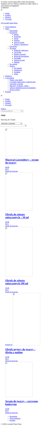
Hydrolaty (17, 37)
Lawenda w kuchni (16, 84)
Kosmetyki (13, 33)
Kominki (17, 72)
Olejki (16, 38)
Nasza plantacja (10, 27)
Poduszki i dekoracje (21, 50)
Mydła (16, 35)
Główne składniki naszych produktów (23, 88)
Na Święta (17, 52)
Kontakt (8, 92)
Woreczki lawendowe (21, 56)
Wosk (16, 74)
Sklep (7, 29)
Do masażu (18, 68)
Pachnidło (17, 58)
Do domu (13, 48)
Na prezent (13, 64)
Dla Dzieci (13, 46)
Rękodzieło (13, 31)
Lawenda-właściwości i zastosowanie (23, 82)
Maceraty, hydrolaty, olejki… (20, 86)
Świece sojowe (15, 90)
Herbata (16, 62)
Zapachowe (18, 70)
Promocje (8, 76)
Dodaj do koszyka (11, 171)
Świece (12, 66)
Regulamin (13, 416)
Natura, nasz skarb (16, 80)
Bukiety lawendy (20, 54)
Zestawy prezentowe (21, 44)
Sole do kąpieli (19, 42)
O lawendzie (9, 78)
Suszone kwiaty (19, 60)
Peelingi (17, 40)
